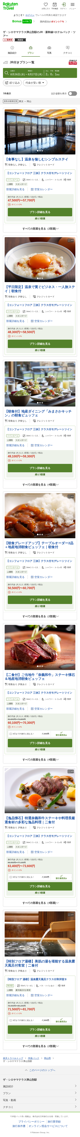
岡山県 (47, 1058)
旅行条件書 (18, 1126)
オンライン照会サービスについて (48, 1126)
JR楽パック (33, 1058)
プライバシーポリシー (31, 1121)
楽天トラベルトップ (13, 1058)
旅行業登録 (54, 1121)
